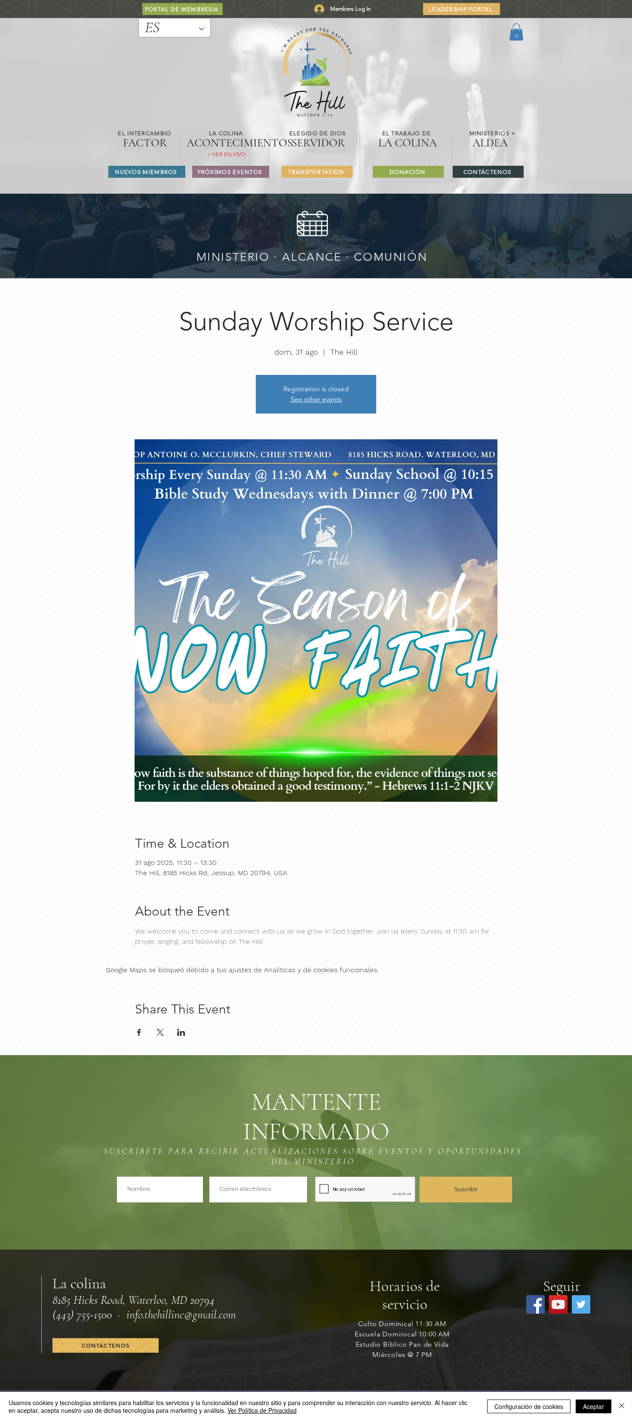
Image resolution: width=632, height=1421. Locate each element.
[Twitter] (581, 1304)
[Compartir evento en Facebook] (139, 1032)
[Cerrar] (622, 1406)
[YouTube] (558, 1304)
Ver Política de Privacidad (262, 1410)
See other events (316, 399)
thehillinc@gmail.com (190, 1314)
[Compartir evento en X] (160, 1032)
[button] (516, 32)
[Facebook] (535, 1304)
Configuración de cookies (528, 1406)
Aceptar (593, 1406)
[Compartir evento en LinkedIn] (181, 1032)
